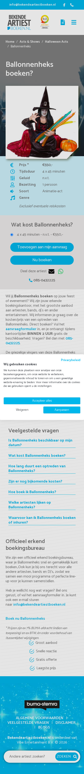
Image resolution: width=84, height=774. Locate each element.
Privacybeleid (70, 359)
